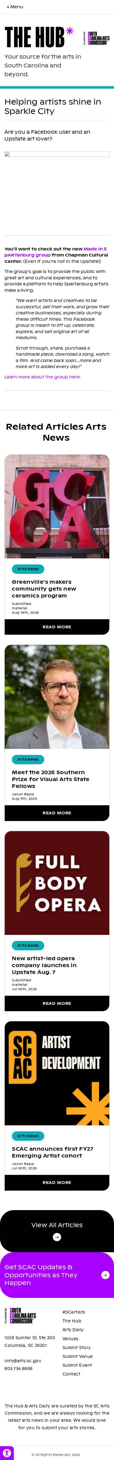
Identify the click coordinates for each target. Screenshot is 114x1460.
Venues (71, 1338)
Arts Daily (73, 1329)
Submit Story (77, 1347)
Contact (71, 1374)
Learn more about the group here (42, 377)
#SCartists (74, 1312)
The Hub (72, 1321)
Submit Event (77, 1365)
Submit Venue (78, 1356)
